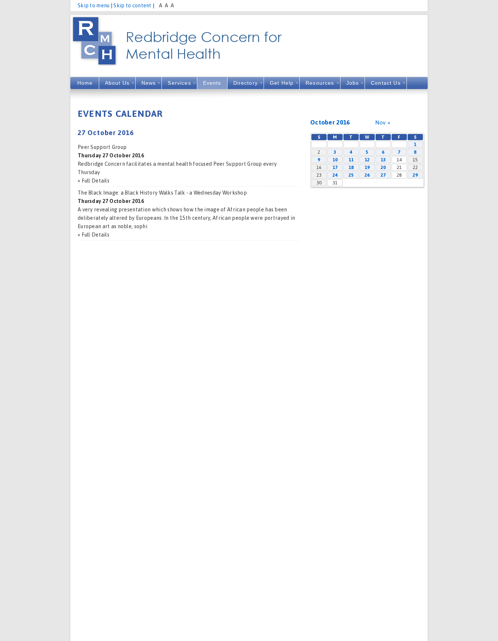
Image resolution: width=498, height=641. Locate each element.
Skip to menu (93, 5)
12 (367, 159)
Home (85, 83)
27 (383, 175)
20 (383, 167)
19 (367, 167)
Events (212, 83)
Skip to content (132, 5)
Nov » (382, 122)
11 (351, 159)
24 (335, 175)
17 (335, 167)
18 (351, 167)
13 (383, 159)
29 (415, 175)
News (148, 83)
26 (367, 175)
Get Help (281, 83)
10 (335, 159)
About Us (117, 83)
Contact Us (386, 83)
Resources (320, 83)
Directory (245, 83)
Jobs (352, 83)
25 (351, 175)
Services (179, 83)
